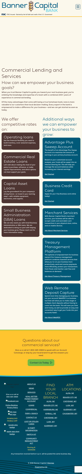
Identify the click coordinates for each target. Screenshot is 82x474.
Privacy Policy (12, 407)
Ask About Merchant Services (56, 230)
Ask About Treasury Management (58, 276)
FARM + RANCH (31, 413)
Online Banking (12, 405)
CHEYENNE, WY (50, 417)
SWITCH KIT (31, 434)
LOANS (31, 405)
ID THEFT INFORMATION (31, 429)
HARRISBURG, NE (50, 409)
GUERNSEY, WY (50, 425)
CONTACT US (31, 417)
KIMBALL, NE (50, 413)
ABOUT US (31, 384)
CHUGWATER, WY (70, 413)
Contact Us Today (39, 362)
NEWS (31, 388)
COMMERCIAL (31, 409)
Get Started (49, 174)
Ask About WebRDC (52, 317)
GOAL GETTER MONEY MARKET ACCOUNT (31, 398)
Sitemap (50, 463)
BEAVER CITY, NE (51, 405)
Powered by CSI (41, 467)
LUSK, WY (51, 421)
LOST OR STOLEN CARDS (31, 422)
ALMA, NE (51, 401)
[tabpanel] (41, 38)
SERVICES (31, 392)
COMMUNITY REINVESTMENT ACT (31, 441)
